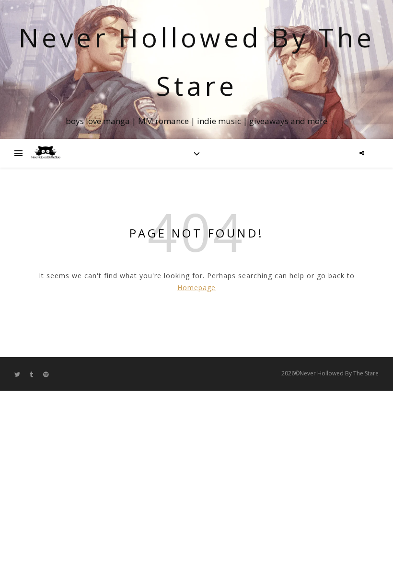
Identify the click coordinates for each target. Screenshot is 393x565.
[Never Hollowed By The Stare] (45, 153)
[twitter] (18, 374)
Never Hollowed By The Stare (197, 61)
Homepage (196, 287)
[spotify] (46, 374)
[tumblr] (32, 374)
